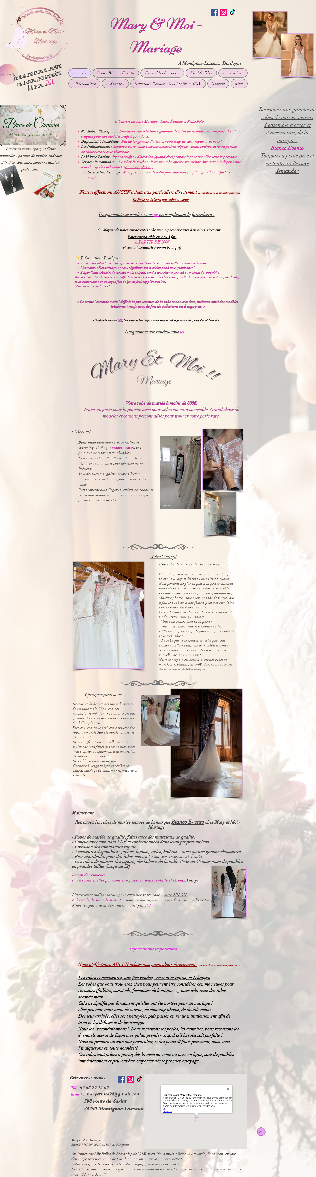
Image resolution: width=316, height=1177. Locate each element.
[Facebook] (214, 12)
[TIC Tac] (232, 12)
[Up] (261, 1131)
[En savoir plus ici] (138, 167)
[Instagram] (223, 12)
